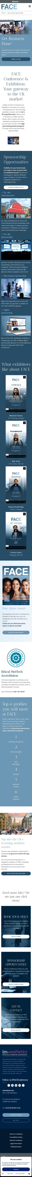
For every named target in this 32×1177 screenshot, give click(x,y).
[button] (16, 1)
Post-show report (14, 608)
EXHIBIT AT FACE (16, 59)
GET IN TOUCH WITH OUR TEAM (16, 873)
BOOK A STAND (16, 936)
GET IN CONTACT (16, 1030)
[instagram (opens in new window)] (8, 1085)
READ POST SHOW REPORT (16, 632)
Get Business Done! (13, 41)
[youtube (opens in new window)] (16, 1085)
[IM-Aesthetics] (14, 1052)
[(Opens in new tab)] (9, 7)
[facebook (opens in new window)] (19, 1085)
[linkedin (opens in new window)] (12, 1085)
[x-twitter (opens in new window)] (23, 1085)
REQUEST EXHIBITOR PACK (16, 984)
